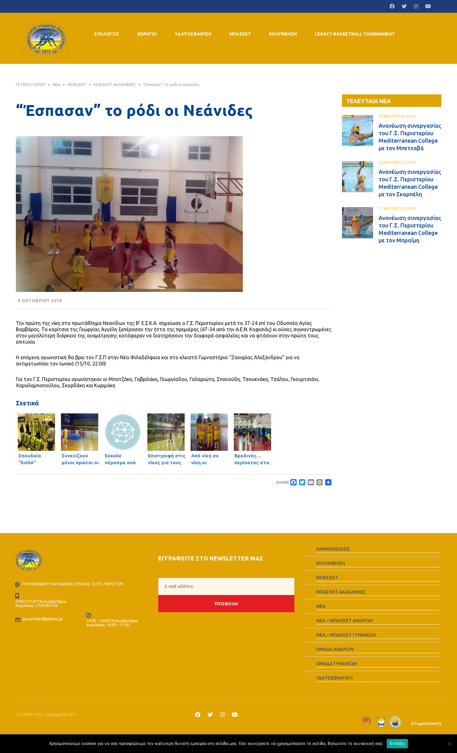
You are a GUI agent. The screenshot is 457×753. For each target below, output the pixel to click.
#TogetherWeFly (426, 723)
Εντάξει (397, 743)
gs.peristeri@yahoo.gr (42, 619)
